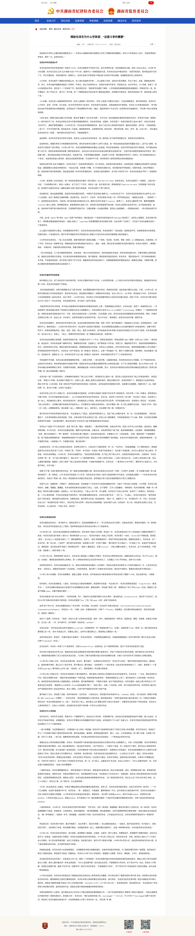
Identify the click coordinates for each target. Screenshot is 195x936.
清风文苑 (66, 29)
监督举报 (79, 21)
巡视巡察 (108, 21)
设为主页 (44, 3)
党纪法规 (65, 21)
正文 (73, 29)
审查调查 (93, 21)
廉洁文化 (57, 29)
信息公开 (51, 21)
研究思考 (136, 21)
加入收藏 (53, 3)
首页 (37, 21)
